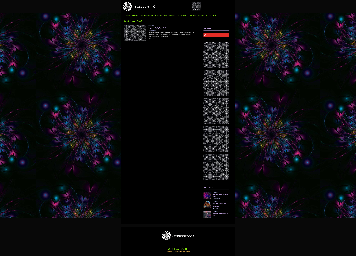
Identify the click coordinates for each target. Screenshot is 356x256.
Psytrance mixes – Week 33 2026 (220, 214)
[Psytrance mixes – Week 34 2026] (207, 195)
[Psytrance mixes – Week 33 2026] (207, 214)
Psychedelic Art (173, 15)
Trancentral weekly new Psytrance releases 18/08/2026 (219, 205)
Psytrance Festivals (146, 15)
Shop (165, 15)
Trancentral (152, 30)
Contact (193, 15)
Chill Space (184, 15)
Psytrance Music (131, 15)
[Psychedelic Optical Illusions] (135, 33)
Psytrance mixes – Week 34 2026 (220, 195)
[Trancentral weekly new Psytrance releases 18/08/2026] (207, 204)
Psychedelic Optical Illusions (158, 28)
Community (212, 15)
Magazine (158, 15)
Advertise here (202, 15)
